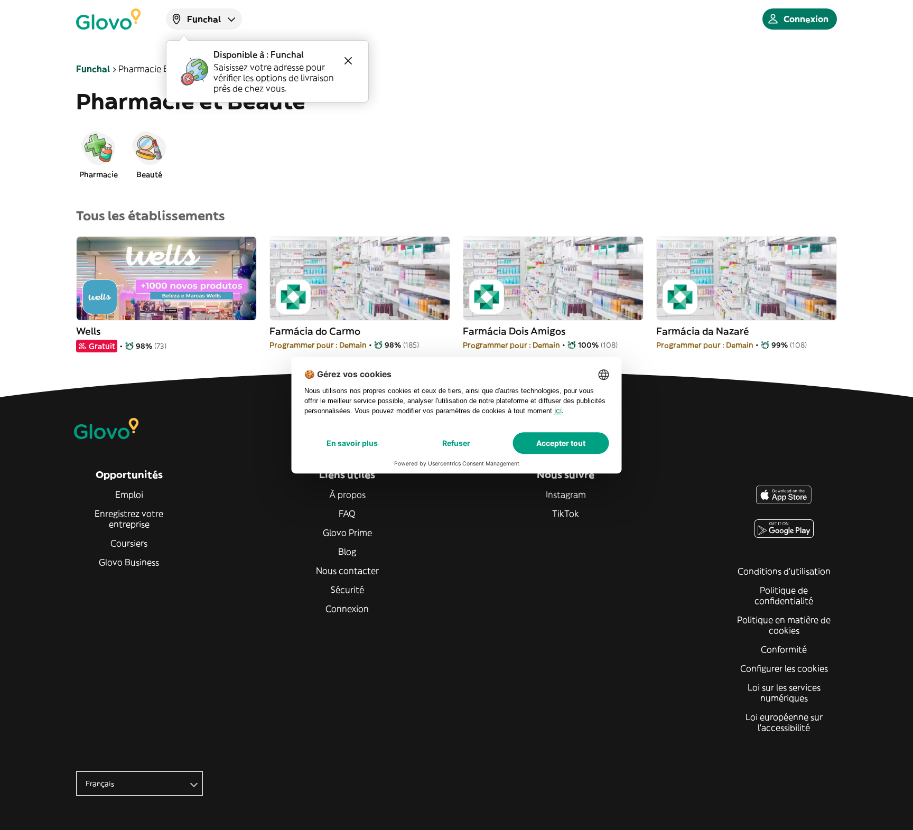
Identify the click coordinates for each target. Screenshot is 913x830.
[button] (98, 154)
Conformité (784, 649)
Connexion (347, 608)
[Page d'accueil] (108, 19)
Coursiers (128, 543)
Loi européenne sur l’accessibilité (784, 722)
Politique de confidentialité (783, 595)
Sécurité (347, 589)
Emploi (129, 494)
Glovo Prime (347, 532)
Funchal (93, 68)
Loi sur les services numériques (784, 692)
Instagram (566, 494)
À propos (347, 494)
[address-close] (348, 60)
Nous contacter (347, 570)
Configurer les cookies (784, 668)
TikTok (565, 513)
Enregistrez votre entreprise (129, 518)
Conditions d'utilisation (784, 571)
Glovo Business (129, 562)
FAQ (347, 513)
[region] (456, 154)
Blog (347, 551)
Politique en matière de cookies (784, 625)
